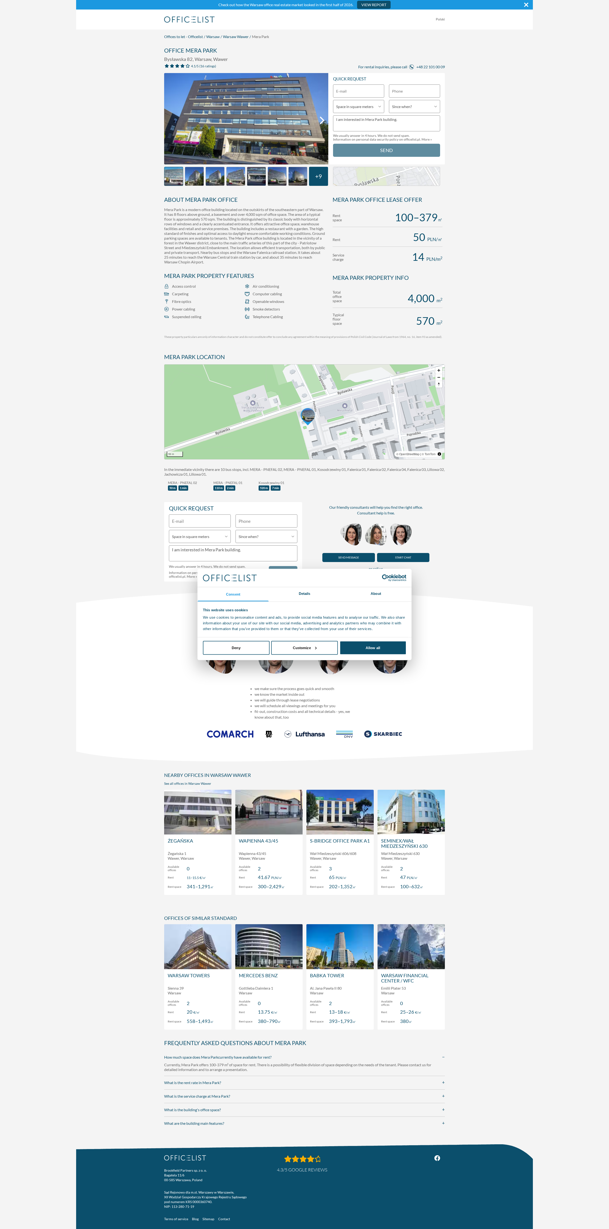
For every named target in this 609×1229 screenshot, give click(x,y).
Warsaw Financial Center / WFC (404, 977)
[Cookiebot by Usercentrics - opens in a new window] (385, 577)
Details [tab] (304, 594)
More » (427, 139)
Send (386, 150)
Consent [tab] (233, 594)
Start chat (403, 557)
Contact (224, 1219)
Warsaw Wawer (236, 36)
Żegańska (180, 841)
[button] (304, 412)
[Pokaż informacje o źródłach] (439, 454)
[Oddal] (438, 377)
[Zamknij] (526, 5)
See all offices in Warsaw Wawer (187, 783)
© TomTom (429, 454)
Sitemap (208, 1219)
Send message (348, 557)
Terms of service (176, 1219)
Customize (302, 648)
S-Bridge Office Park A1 (340, 841)
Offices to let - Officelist (183, 36)
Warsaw (213, 36)
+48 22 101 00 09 (430, 66)
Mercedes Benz (258, 975)
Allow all (373, 648)
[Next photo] (322, 120)
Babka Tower (327, 975)
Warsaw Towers (189, 975)
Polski (440, 19)
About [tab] (376, 594)
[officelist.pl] (185, 1157)
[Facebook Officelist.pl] (437, 1158)
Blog (195, 1219)
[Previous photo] (170, 120)
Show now (198, 886)
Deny (236, 648)
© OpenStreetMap (408, 454)
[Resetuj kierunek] (438, 384)
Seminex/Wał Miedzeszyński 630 (404, 843)
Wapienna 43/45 (258, 841)
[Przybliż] (438, 370)
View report (373, 4)
